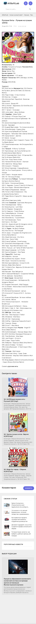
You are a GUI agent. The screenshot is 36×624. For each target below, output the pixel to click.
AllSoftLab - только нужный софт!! (12, 15)
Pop (31, 15)
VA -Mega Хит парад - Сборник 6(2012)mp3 (15, 470)
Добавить (28, 488)
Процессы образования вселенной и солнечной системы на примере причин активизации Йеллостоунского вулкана (17, 582)
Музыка (26, 15)
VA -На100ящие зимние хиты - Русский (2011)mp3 (15, 400)
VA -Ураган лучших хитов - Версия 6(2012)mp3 (16, 435)
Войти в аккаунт (26, 3)
